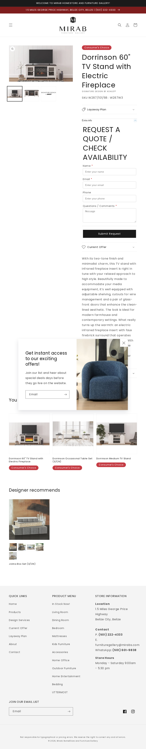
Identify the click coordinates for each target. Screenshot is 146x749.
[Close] (124, 343)
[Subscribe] (65, 394)
